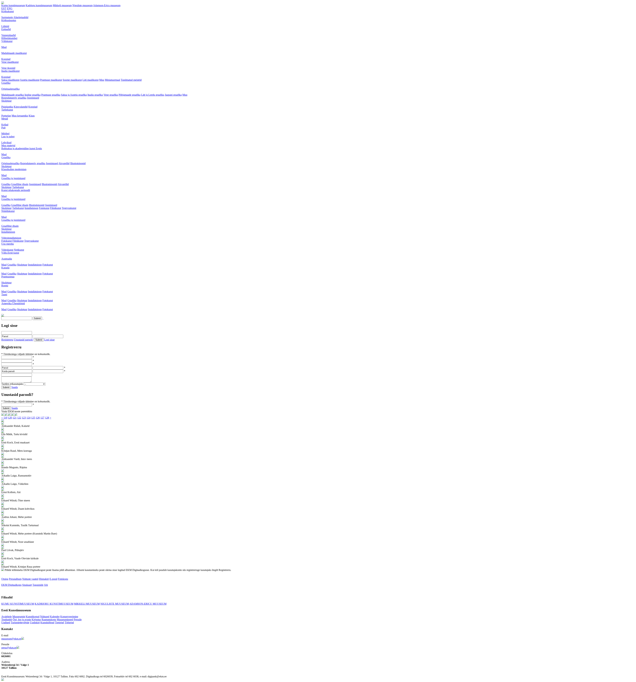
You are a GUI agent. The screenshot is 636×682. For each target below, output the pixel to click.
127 (42, 417)
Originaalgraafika (10, 88)
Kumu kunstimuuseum (13, 5)
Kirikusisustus (8, 20)
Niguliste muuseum (82, 5)
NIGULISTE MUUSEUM (114, 603)
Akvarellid (64, 163)
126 (38, 417)
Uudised (5, 622)
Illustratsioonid (78, 163)
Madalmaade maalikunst (14, 53)
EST (3, 8)
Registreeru (7, 339)
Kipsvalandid (21, 106)
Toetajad (59, 622)
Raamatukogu (49, 619)
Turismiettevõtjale (20, 622)
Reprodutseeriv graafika (13, 97)
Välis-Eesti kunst (10, 252)
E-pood (53, 579)
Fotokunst (44, 208)
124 (28, 417)
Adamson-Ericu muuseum (106, 5)
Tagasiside (37, 584)
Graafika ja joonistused (13, 178)
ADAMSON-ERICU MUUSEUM (147, 603)
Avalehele (6, 616)
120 (10, 417)
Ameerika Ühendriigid (13, 303)
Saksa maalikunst (10, 79)
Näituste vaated (30, 579)
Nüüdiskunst (8, 211)
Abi (46, 584)
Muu (101, 79)
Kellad (4, 124)
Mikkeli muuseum (62, 5)
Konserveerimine (69, 616)
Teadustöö (6, 619)
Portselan (6, 115)
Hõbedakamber (9, 38)
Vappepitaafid (8, 35)
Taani (4, 294)
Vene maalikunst (10, 62)
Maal (4, 47)
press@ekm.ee (9, 647)
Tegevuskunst (69, 208)
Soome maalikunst (72, 79)
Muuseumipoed (65, 619)
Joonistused (33, 97)
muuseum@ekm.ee (11, 638)
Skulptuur (6, 100)
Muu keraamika (20, 115)
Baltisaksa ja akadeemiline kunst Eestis (21, 148)
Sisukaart (27, 584)
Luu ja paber (8, 136)
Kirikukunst (7, 11)
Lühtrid (5, 26)
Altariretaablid (20, 17)
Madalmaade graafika (12, 94)
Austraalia (6, 258)
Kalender (55, 616)
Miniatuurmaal (112, 79)
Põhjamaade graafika (129, 94)
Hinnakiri (44, 579)
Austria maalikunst (29, 79)
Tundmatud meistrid (131, 79)
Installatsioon (31, 208)
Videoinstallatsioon (11, 237)
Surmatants (7, 17)
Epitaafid (6, 29)
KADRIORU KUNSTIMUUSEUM (54, 603)
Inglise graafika (33, 94)
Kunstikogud (32, 616)
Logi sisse (49, 339)
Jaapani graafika (173, 94)
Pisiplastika (7, 106)
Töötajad (69, 622)
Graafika (5, 82)
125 (33, 417)
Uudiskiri (35, 622)
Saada (14, 387)
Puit (3, 127)
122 (19, 417)
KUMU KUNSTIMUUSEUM (17, 603)
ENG (9, 8)
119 (5, 417)
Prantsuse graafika (50, 94)
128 (47, 417)
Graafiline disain (19, 184)
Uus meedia (7, 243)
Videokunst (7, 249)
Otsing (4, 579)
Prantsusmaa (7, 276)
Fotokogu (63, 579)
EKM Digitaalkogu (11, 584)
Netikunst (19, 249)
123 (24, 417)
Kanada (5, 267)
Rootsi (4, 285)
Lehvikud (6, 142)
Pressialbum (15, 579)
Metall (4, 118)
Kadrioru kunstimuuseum (39, 5)
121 (15, 417)
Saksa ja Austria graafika (74, 94)
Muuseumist (18, 616)
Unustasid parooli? (23, 339)
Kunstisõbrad (47, 622)
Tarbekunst (7, 109)
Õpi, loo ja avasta (22, 619)
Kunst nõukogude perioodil (15, 190)
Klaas (32, 115)
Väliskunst (6, 41)
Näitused (44, 616)
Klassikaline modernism (13, 169)
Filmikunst (55, 208)
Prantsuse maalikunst (51, 79)
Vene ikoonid (8, 68)
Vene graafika (111, 94)
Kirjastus (36, 619)
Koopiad (5, 59)
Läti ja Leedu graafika (152, 94)
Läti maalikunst (90, 79)
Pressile (78, 619)
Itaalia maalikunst (10, 71)
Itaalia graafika (95, 94)
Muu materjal (8, 145)
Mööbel (5, 133)
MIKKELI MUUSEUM (87, 603)
